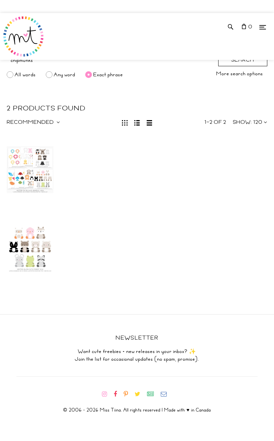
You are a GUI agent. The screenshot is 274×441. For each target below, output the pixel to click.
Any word (64, 75)
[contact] (166, 394)
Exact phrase (108, 75)
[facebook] (118, 394)
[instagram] (107, 394)
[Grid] (125, 122)
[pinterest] (128, 394)
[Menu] (263, 26)
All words (25, 75)
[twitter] (140, 394)
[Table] (149, 122)
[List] (137, 122)
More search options (239, 74)
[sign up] (153, 394)
